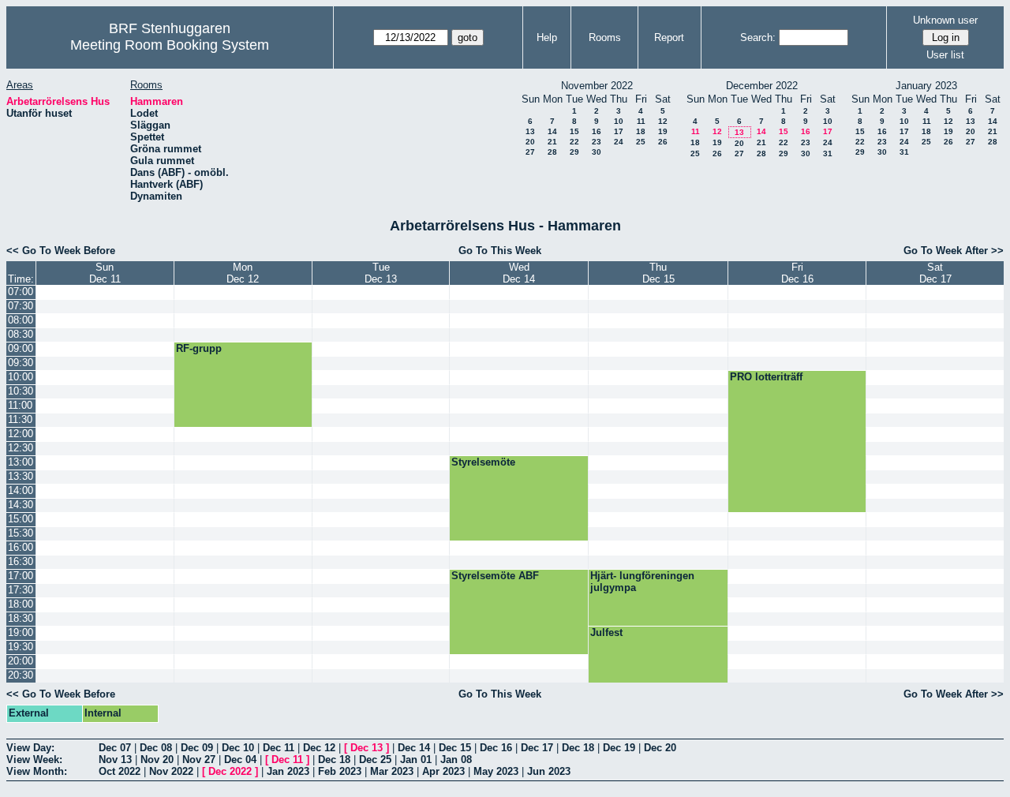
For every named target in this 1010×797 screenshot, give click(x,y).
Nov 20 (157, 759)
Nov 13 (115, 759)
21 (552, 141)
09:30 (20, 363)
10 (618, 121)
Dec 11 (278, 748)
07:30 (20, 306)
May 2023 (495, 771)
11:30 (20, 419)
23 (596, 141)
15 (574, 131)
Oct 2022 (119, 771)
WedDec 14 (519, 273)
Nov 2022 (171, 771)
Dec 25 (375, 759)
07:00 (20, 291)
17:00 (20, 576)
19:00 (20, 632)
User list (945, 55)
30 (596, 152)
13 (530, 131)
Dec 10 (238, 748)
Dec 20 (660, 748)
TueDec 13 (381, 273)
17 (618, 131)
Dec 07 (115, 748)
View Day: (30, 748)
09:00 (20, 348)
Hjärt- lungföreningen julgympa (642, 581)
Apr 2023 (443, 771)
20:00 (20, 661)
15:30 (20, 533)
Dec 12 (319, 748)
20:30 (20, 675)
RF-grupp (199, 348)
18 (640, 131)
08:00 (20, 320)
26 (663, 141)
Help (547, 37)
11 (641, 121)
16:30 (20, 561)
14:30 (20, 505)
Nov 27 (198, 759)
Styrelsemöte (483, 462)
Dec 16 (496, 748)
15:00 (20, 519)
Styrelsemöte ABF (495, 576)
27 (530, 152)
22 (574, 141)
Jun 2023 (548, 771)
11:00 (20, 405)
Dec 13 (366, 748)
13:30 (20, 476)
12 (663, 121)
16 (596, 131)
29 (574, 152)
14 (552, 131)
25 (640, 141)
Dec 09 (197, 748)
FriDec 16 (797, 273)
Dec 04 (240, 759)
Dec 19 (619, 748)
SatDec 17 (935, 273)
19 (663, 131)
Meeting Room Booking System (169, 45)
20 (530, 141)
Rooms (605, 37)
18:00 (20, 604)
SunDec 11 (105, 273)
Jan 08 (456, 759)
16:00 (20, 547)
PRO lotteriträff (766, 377)
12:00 (20, 434)
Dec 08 (156, 748)
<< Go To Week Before (60, 250)
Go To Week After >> (953, 250)
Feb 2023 (339, 771)
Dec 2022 (230, 771)
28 (552, 152)
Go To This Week (499, 250)
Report (669, 37)
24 (618, 141)
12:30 (20, 448)
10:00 (20, 377)
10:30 (20, 391)
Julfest (606, 632)
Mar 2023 (391, 771)
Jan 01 (416, 759)
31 (827, 153)
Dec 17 (537, 748)
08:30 (20, 334)
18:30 (20, 618)
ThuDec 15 (658, 273)
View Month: (36, 771)
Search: (758, 37)
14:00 (20, 490)
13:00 (20, 462)
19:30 (20, 647)
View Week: (34, 759)
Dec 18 (578, 748)
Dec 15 (455, 748)
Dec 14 (414, 748)
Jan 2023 (288, 771)
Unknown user (945, 20)
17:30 (20, 590)
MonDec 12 (242, 273)
